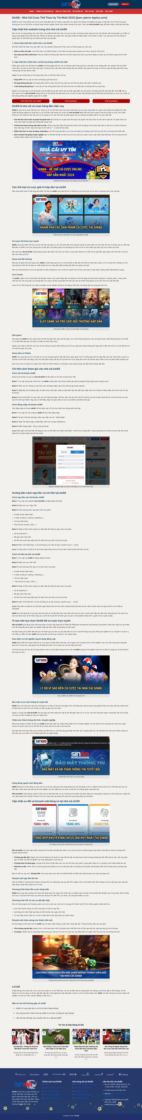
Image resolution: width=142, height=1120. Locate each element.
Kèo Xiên (99, 11)
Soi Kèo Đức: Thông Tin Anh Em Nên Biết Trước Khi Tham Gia (26, 1048)
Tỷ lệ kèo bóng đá (81, 1098)
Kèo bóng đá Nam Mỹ (82, 1088)
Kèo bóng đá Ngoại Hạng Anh (85, 1084)
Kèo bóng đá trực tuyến (83, 1094)
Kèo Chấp (109, 11)
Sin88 (31, 11)
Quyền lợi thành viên (51, 1098)
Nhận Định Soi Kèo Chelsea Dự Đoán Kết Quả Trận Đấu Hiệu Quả (86, 1049)
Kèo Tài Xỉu (89, 11)
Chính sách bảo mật (51, 1088)
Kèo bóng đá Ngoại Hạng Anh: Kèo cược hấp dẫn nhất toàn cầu (116, 1048)
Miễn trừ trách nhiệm (51, 1094)
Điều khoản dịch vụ (51, 1091)
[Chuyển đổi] (14, 1009)
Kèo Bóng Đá (78, 11)
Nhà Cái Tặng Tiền (63, 11)
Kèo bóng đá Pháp (81, 1091)
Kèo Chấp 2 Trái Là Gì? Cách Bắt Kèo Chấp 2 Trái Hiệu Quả (55, 1048)
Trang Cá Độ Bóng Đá (44, 11)
